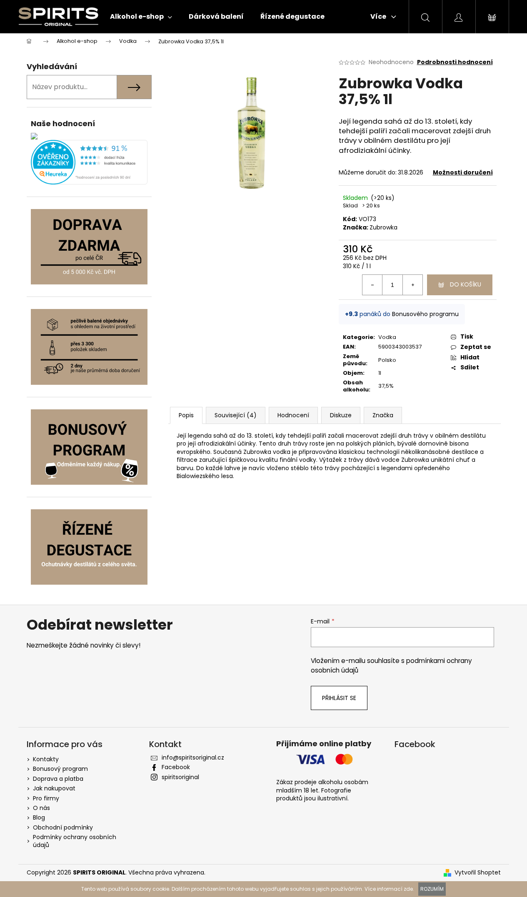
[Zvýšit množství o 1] (412, 285)
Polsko (387, 360)
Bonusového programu (425, 314)
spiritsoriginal (180, 777)
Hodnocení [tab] (293, 415)
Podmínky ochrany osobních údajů (74, 841)
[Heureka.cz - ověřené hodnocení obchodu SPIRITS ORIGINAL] (89, 162)
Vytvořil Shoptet (478, 873)
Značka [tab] (382, 415)
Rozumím (432, 888)
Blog (39, 817)
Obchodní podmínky (63, 827)
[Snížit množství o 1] (372, 285)
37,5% (386, 386)
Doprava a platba (58, 779)
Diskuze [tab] (341, 415)
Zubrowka (383, 227)
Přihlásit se (339, 698)
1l (379, 373)
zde (408, 888)
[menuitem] (141, 16)
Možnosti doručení (463, 172)
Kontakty (46, 759)
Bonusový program (60, 769)
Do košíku (465, 284)
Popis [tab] (186, 415)
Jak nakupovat (54, 788)
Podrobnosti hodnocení (455, 62)
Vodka (387, 337)
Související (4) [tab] (236, 415)
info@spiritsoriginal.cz (193, 757)
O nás (41, 808)
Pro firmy (46, 798)
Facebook (176, 767)
